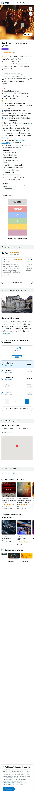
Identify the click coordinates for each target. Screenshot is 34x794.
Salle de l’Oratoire (10, 425)
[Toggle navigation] (31, 3)
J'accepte (9, 789)
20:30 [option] (17, 357)
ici (31, 123)
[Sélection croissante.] (27, 401)
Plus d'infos (8, 365)
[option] (17, 364)
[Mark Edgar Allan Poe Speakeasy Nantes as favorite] (13, 522)
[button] (17, 364)
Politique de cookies (14, 777)
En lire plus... (6, 333)
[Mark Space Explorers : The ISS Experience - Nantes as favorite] (29, 522)
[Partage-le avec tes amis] (30, 9)
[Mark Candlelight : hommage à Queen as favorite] (30, 14)
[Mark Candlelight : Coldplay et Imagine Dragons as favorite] (29, 484)
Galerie (28, 35)
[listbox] (17, 350)
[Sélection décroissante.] (7, 401)
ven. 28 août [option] (17, 349)
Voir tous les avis (17, 282)
